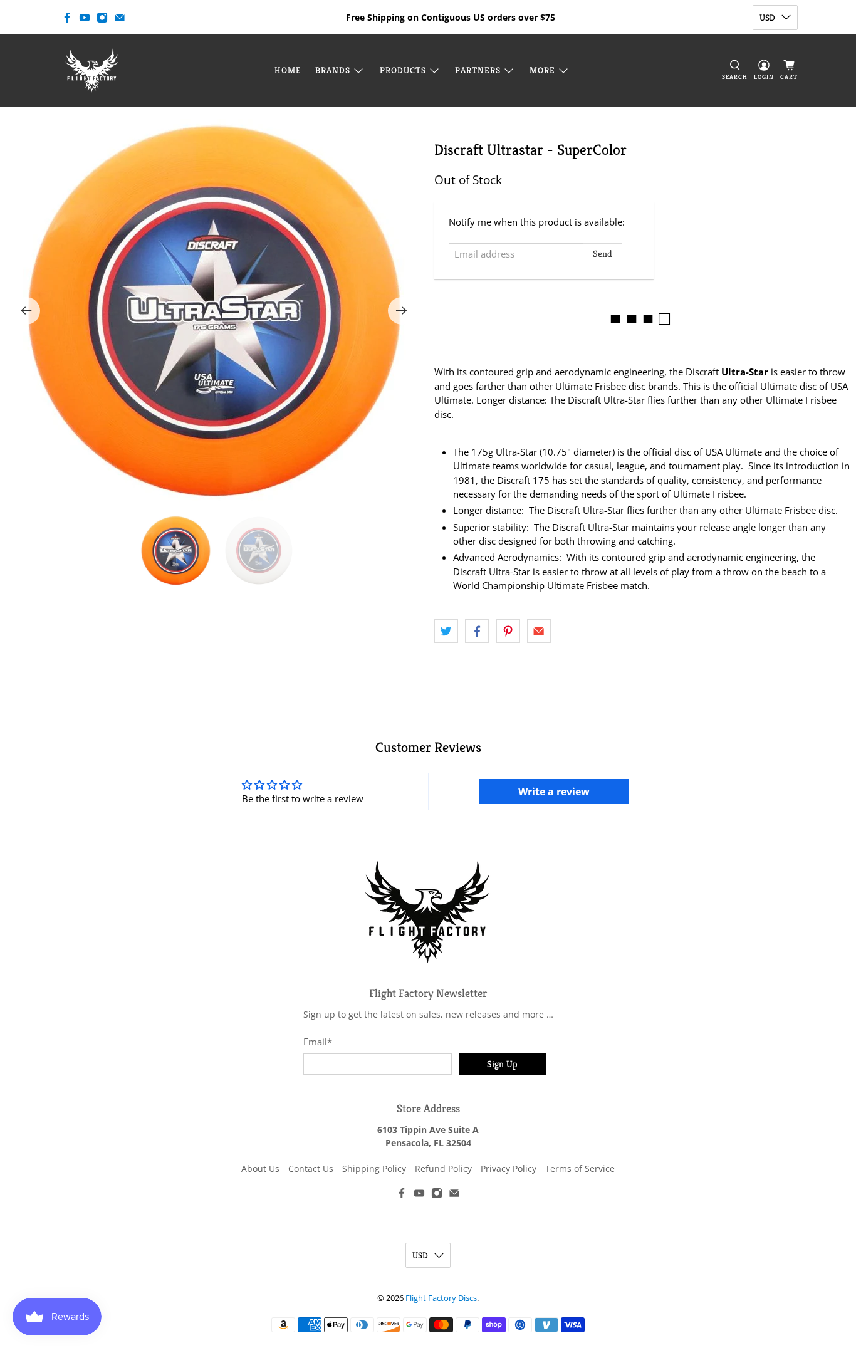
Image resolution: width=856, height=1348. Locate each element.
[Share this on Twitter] (446, 631)
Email (317, 1041)
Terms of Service (580, 1168)
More (542, 70)
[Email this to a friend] (539, 631)
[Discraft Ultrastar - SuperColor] (214, 311)
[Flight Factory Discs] (91, 70)
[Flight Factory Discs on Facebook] (67, 17)
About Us (260, 1168)
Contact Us (310, 1168)
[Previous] (26, 311)
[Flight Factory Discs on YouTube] (84, 17)
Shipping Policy (374, 1168)
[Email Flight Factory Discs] (119, 17)
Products (403, 70)
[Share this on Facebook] (477, 631)
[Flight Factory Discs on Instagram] (102, 17)
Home (287, 70)
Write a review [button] (554, 791)
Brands (332, 70)
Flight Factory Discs (441, 1298)
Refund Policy (443, 1168)
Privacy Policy (508, 1168)
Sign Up (502, 1064)
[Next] (401, 311)
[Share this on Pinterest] (508, 631)
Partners (478, 70)
